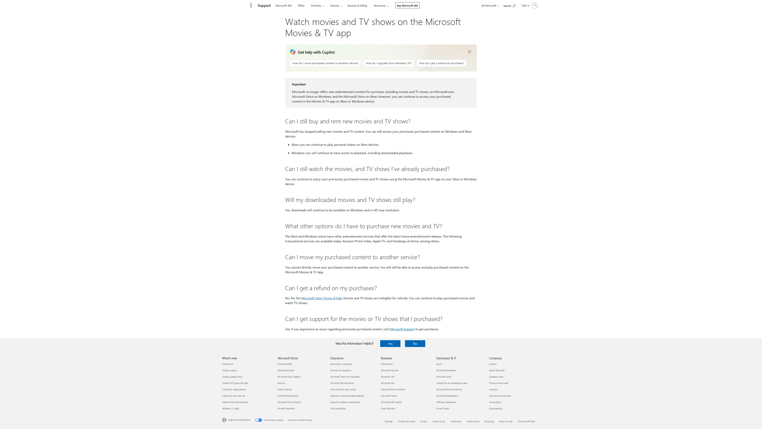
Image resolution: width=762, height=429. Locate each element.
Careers (493, 363)
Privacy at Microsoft (498, 383)
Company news (496, 376)
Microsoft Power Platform (393, 389)
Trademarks (456, 421)
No (415, 343)
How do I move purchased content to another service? (325, 63)
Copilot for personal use (233, 395)
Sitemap (389, 421)
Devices (334, 5)
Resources (380, 5)
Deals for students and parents (345, 402)
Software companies (446, 402)
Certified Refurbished (288, 395)
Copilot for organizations (234, 389)
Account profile (285, 363)
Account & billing (357, 5)
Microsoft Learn (443, 376)
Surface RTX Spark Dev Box (235, 383)
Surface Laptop (229, 370)
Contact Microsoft (406, 421)
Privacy (423, 421)
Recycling (489, 421)
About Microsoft (497, 370)
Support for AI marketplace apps (451, 383)
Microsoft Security (389, 370)
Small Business (388, 408)
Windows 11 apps (230, 408)
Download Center (286, 370)
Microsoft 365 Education (342, 383)
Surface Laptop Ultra (232, 376)
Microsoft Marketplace (447, 395)
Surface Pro (227, 363)
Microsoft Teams (389, 395)
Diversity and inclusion (500, 395)
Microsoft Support (402, 329)
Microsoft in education (341, 363)
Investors (493, 389)
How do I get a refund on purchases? (441, 63)
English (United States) (239, 419)
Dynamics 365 (387, 376)
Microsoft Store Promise (289, 402)
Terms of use (439, 421)
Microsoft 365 (284, 5)
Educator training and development (347, 395)
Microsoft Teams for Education (345, 376)
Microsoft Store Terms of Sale (321, 298)
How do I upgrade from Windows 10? (389, 63)
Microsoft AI (387, 363)
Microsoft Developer (446, 370)
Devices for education (340, 370)
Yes (390, 343)
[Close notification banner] (469, 51)
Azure (439, 363)
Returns (281, 383)
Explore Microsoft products (235, 402)
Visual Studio (442, 408)
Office (301, 5)
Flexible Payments (286, 408)
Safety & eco (473, 421)
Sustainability (495, 408)
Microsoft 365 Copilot (391, 402)
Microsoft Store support (289, 376)
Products (316, 5)
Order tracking (285, 389)
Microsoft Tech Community (449, 389)
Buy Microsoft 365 (407, 5)
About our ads (506, 421)
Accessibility (495, 402)
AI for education (338, 408)
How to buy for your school (343, 389)
